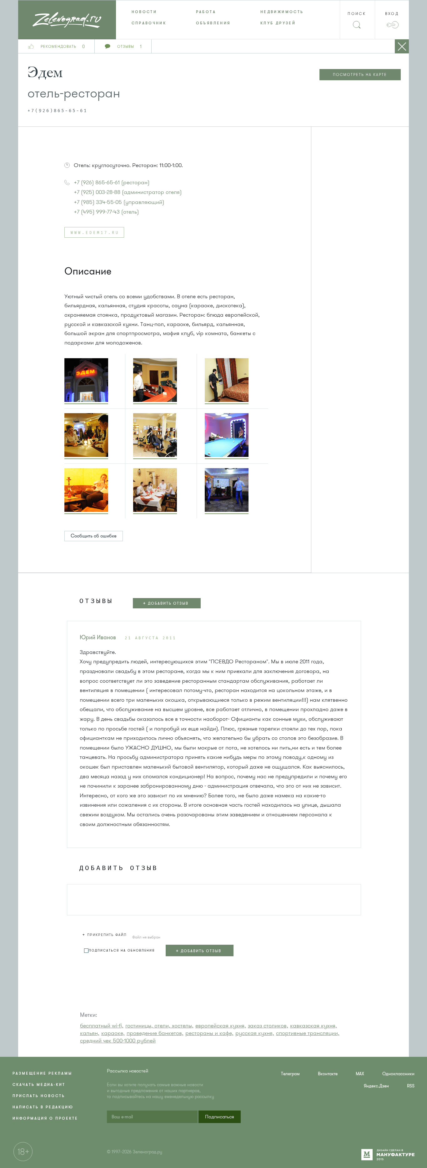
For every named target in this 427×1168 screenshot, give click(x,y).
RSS (410, 1086)
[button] (90, 839)
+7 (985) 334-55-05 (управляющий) (119, 202)
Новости (144, 11)
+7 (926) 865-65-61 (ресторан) (111, 182)
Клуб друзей (278, 23)
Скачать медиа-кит (39, 1084)
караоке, (113, 1033)
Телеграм (290, 1074)
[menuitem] (148, 11)
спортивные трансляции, (307, 1033)
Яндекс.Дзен (376, 1086)
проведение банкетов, (155, 1033)
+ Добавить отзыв (165, 603)
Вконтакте (328, 1074)
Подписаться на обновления (122, 950)
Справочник (149, 23)
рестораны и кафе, (209, 1033)
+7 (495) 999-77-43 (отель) (106, 211)
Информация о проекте (45, 1118)
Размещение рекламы (42, 1073)
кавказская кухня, (313, 1025)
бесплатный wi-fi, (101, 1025)
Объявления (213, 23)
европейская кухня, (220, 1025)
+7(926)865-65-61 (58, 111)
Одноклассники (398, 1074)
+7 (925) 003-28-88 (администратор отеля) (128, 192)
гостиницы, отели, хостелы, (159, 1025)
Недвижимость (282, 11)
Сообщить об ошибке (94, 535)
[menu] (213, 17)
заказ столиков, (268, 1025)
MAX (360, 1074)
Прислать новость (39, 1095)
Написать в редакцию (43, 1107)
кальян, (89, 1033)
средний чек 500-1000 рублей (118, 1040)
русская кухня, (254, 1033)
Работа (206, 11)
